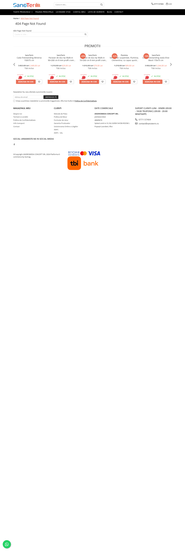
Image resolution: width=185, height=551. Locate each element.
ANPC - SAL (58, 133)
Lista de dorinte (96, 12)
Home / (16, 18)
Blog (109, 12)
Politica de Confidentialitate (85, 101)
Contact (118, 12)
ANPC (56, 129)
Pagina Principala (44, 12)
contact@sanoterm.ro (148, 123)
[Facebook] (14, 144)
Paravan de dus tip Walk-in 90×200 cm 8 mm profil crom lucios (61, 59)
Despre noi (17, 114)
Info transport (19, 123)
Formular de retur (61, 120)
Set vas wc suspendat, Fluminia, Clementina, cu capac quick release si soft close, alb (124, 59)
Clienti (57, 108)
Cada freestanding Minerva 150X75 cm (29, 59)
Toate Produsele (22, 12)
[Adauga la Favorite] (39, 82)
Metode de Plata (60, 114)
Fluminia (124, 55)
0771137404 (144, 119)
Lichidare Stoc (63, 12)
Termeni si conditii (20, 117)
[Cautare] (101, 4)
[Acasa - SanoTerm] (26, 4)
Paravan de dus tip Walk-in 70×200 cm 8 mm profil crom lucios (93, 59)
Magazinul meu (21, 108)
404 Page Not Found (30, 18)
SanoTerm (29, 55)
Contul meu (79, 12)
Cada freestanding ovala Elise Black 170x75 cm (155, 59)
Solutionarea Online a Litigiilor (66, 126)
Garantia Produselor (62, 123)
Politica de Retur (60, 117)
